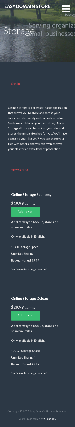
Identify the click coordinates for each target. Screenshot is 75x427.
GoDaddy (50, 418)
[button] (68, 11)
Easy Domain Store (27, 6)
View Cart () (19, 169)
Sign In (15, 83)
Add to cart (26, 211)
